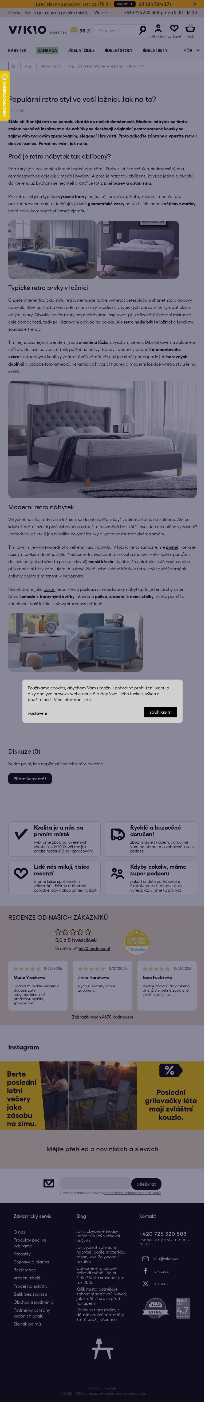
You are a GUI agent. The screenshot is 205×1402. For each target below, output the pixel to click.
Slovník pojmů (25, 1324)
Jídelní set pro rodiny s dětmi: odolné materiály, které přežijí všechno (98, 1315)
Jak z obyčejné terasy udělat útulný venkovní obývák (96, 1236)
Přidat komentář (28, 778)
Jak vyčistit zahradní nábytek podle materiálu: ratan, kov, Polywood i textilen (99, 1254)
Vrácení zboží (24, 1277)
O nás (12, 12)
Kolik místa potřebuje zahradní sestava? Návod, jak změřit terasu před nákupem (99, 1296)
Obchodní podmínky (31, 1302)
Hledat (140, 30)
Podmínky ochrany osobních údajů (29, 1313)
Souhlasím (159, 712)
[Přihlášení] (156, 31)
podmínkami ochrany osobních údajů (130, 1192)
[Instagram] (163, 1283)
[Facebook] (163, 1271)
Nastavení (35, 713)
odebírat (144, 1184)
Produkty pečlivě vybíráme (27, 1243)
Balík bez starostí (28, 1294)
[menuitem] (15, 50)
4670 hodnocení (92, 948)
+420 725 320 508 (139, 12)
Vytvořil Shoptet (100, 1388)
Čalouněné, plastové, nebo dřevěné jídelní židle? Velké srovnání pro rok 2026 (98, 1275)
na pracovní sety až (70, 4)
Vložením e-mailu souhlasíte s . (109, 1192)
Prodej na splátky (28, 1286)
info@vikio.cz (163, 1258)
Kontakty (20, 1253)
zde (85, 699)
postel (47, 589)
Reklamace (22, 1269)
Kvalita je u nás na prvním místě (53, 12)
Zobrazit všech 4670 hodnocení (100, 1017)
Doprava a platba (29, 1261)
